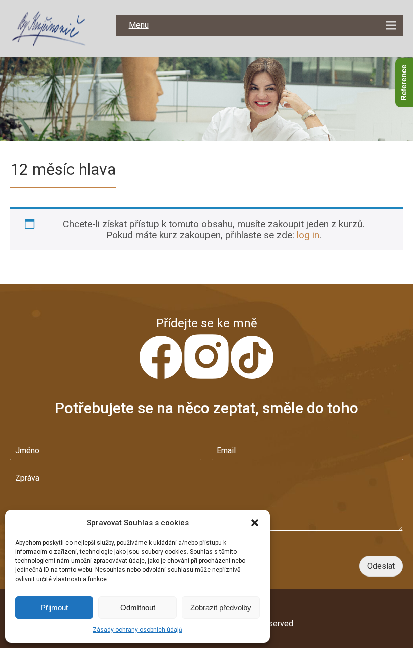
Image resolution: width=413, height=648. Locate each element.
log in (308, 235)
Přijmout (54, 607)
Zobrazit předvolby (220, 607)
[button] (255, 523)
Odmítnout (137, 607)
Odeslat (381, 566)
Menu (139, 25)
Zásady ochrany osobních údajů (137, 629)
